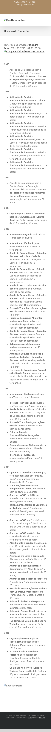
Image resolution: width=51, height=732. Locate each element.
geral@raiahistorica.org (25, 5)
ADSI (30, 718)
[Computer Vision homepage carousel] (24, 51)
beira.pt (42, 718)
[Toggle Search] (47, 20)
